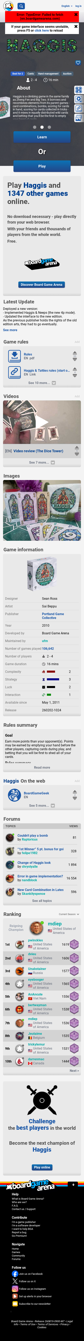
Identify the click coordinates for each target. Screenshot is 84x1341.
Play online (42, 1167)
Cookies (41, 1327)
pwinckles (35, 940)
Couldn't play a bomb (33, 835)
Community (18, 1255)
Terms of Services (48, 1324)
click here (42, 30)
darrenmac (36, 1059)
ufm (45, 641)
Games (16, 1252)
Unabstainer (37, 969)
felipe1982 (30, 853)
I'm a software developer (26, 1225)
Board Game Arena (22, 1321)
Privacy (64, 1324)
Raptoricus (30, 839)
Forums (16, 1259)
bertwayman (37, 1005)
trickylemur (36, 1044)
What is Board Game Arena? (28, 1198)
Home (15, 1248)
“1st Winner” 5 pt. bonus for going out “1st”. (50, 849)
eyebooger (36, 979)
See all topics (42, 901)
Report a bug (19, 1232)
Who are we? (19, 1202)
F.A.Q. (15, 1205)
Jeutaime (35, 1034)
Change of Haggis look (34, 863)
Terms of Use (27, 1324)
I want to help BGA (22, 1228)
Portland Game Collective (53, 616)
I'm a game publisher (24, 1222)
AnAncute (35, 994)
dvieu (32, 954)
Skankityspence (33, 894)
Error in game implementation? (40, 876)
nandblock (29, 880)
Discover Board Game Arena (41, 285)
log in (78, 6)
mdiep (55, 924)
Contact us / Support (23, 1209)
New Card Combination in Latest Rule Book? (50, 890)
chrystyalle (30, 866)
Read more (42, 767)
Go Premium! (19, 1235)
